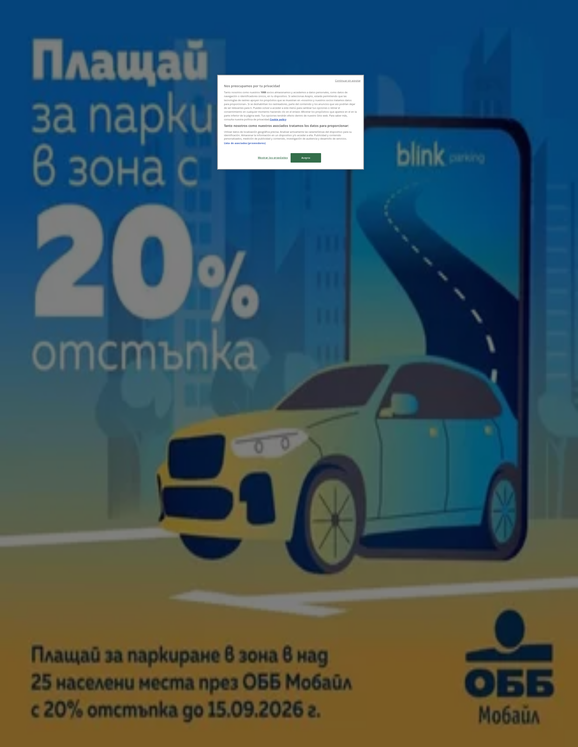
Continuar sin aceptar (348, 80)
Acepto (305, 157)
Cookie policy (278, 119)
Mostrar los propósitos (273, 157)
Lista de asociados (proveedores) (245, 143)
